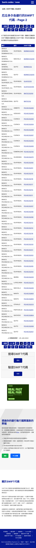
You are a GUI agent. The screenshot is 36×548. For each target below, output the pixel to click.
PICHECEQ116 (28, 179)
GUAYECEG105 (29, 87)
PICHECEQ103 (28, 255)
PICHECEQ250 (29, 277)
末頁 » (29, 30)
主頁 (3, 9)
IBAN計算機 (18, 537)
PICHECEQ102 (28, 261)
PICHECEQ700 (29, 152)
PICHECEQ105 (28, 266)
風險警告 (8, 533)
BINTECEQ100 (28, 93)
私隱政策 (20, 531)
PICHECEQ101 (28, 168)
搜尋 (18, 360)
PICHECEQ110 (28, 201)
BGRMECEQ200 (29, 59)
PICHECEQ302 (29, 141)
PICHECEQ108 (28, 212)
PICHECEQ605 (29, 299)
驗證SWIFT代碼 (8, 535)
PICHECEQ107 (28, 206)
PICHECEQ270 (29, 282)
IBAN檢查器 (18, 535)
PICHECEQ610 (28, 310)
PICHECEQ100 (28, 162)
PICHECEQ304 (29, 124)
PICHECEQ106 (28, 217)
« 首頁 (5, 26)
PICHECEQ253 (29, 304)
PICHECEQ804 (29, 315)
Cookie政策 (28, 531)
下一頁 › (22, 30)
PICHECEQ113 (28, 222)
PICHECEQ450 (29, 113)
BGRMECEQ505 (29, 75)
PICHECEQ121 (28, 250)
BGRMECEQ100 (29, 51)
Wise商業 (15, 455)
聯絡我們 (16, 533)
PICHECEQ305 (29, 146)
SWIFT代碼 (10, 9)
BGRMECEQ (28, 67)
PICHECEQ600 (29, 293)
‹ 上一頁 (11, 26)
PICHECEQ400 (29, 108)
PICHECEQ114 (28, 228)
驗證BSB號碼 (27, 535)
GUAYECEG (28, 81)
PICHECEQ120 (28, 244)
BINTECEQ (27, 101)
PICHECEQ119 (28, 239)
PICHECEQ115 (28, 173)
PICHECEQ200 (29, 288)
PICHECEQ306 (29, 130)
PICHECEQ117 (28, 184)
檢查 (18, 374)
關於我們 (13, 531)
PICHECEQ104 (28, 272)
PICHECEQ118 (28, 233)
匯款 (5, 455)
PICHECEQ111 (28, 195)
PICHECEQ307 (29, 135)
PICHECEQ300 (29, 119)
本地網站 (5, 531)
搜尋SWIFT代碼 (25, 533)
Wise (17, 432)
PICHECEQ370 (29, 157)
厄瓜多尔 (18, 9)
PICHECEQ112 (28, 190)
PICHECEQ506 (29, 326)
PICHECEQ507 (29, 332)
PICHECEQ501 (28, 321)
